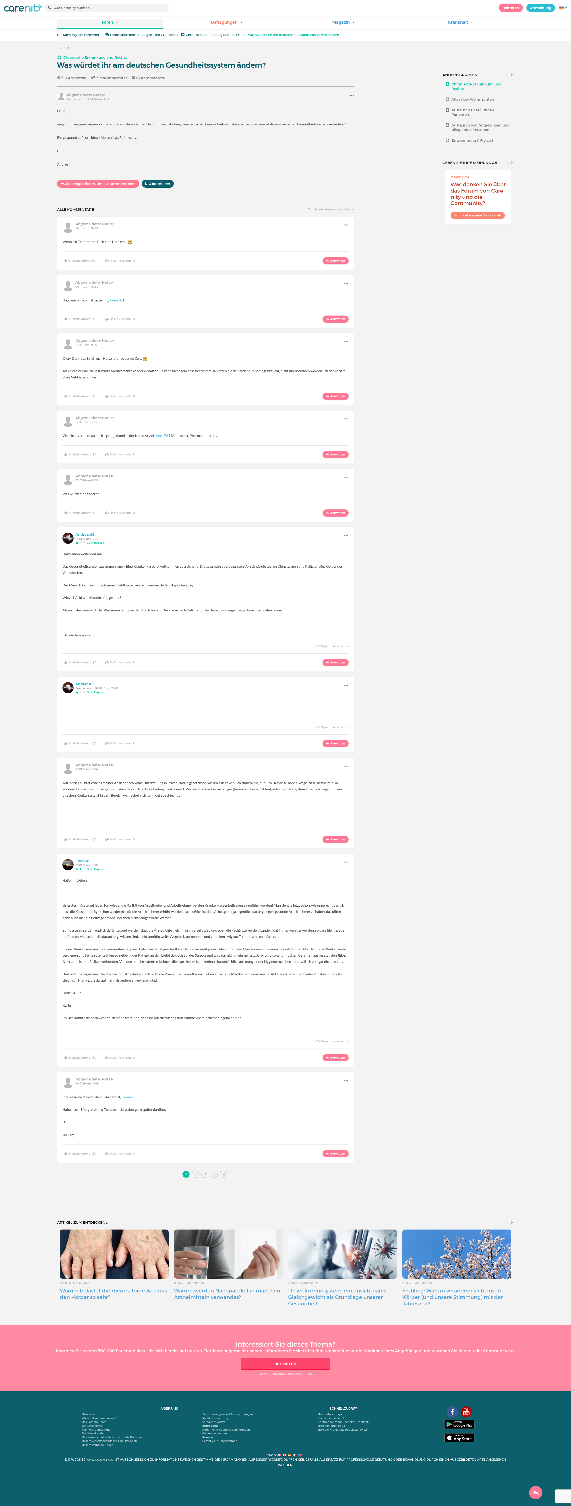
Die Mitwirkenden (93, 1433)
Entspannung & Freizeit (472, 140)
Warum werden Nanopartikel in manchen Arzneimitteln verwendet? (227, 1294)
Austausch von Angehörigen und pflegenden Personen (480, 127)
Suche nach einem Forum (335, 1418)
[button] (110, 24)
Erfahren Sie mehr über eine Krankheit (343, 1422)
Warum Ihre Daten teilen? (99, 1418)
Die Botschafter (92, 1425)
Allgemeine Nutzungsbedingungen (226, 1429)
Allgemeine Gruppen (158, 35)
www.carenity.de (100, 1459)
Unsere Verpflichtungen (98, 1445)
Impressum (210, 1425)
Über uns (88, 1414)
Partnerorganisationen (97, 1429)
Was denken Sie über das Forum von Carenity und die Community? (478, 193)
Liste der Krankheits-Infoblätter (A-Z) (342, 1429)
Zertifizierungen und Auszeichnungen (227, 1414)
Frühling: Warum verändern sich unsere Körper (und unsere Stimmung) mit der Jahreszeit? (452, 1297)
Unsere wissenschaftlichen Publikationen (109, 1441)
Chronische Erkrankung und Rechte (213, 35)
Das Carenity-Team (94, 1422)
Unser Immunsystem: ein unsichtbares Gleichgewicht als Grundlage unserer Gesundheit (337, 1297)
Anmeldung (540, 8)
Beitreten (511, 8)
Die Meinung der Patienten (78, 35)
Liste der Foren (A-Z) (331, 1425)
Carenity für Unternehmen (219, 1441)
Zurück (64, 48)
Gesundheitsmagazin (332, 1414)
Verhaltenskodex (213, 1422)
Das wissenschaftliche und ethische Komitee (112, 1437)
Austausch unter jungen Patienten (472, 112)
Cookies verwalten (214, 1433)
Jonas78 (115, 300)
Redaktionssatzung (215, 1418)
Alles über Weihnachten (472, 99)
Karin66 (128, 1097)
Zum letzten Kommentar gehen (330, 209)
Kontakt (207, 1437)
